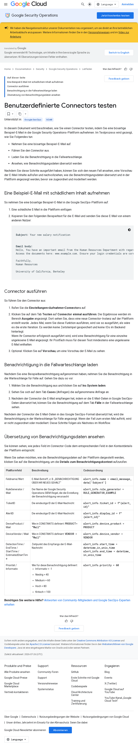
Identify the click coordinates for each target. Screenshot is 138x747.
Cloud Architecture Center (81, 693)
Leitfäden (87, 69)
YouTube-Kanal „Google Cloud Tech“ (118, 699)
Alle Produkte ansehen (17, 672)
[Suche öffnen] (83, 4)
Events (108, 677)
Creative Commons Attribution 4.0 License (98, 640)
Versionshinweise (48, 683)
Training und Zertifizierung (79, 702)
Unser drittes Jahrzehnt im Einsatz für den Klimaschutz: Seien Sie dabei (47, 722)
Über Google (11, 716)
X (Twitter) (111, 683)
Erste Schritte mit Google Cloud (85, 679)
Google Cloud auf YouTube (114, 691)
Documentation (23, 69)
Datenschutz (29, 716)
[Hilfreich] (125, 69)
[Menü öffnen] (5, 4)
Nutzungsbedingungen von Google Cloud (106, 716)
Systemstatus (46, 689)
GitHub (75, 672)
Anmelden (128, 4)
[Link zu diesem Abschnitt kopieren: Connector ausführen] (50, 292)
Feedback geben (119, 78)
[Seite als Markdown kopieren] (20, 114)
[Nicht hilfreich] (131, 69)
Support (42, 677)
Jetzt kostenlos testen (115, 15)
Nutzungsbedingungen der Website (59, 716)
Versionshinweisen (99, 32)
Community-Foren (48, 672)
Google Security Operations (35, 15)
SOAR (49, 119)
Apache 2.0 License (40, 644)
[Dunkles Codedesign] (129, 230)
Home (7, 69)
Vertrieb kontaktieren (16, 692)
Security (40, 69)
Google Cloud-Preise (15, 677)
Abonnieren (60, 730)
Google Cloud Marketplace (11, 685)
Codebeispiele (79, 686)
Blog (107, 672)
